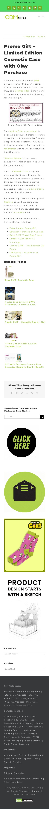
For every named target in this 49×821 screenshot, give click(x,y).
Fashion (10, 758)
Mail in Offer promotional (23, 131)
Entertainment (36, 755)
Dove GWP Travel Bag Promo (26, 235)
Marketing (38, 778)
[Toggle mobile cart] (38, 17)
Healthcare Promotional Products (22, 691)
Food (19, 758)
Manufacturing (33, 726)
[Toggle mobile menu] (43, 17)
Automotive (10, 755)
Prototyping (26, 723)
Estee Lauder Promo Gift (23, 228)
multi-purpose (36, 189)
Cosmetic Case (20, 171)
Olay (36, 80)
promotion (18, 212)
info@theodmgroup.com (25, 2)
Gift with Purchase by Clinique (26, 231)
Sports (27, 758)
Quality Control (12, 730)
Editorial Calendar (14, 773)
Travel (7, 762)
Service (17, 762)
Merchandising (14, 782)
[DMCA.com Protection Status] (24, 800)
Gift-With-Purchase (26, 733)
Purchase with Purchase (17, 737)
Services (8, 710)
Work (20, 710)
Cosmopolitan (22, 90)
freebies (8, 202)
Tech (35, 758)
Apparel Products (14, 701)
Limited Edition (13, 158)
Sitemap (35, 791)
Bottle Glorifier (33, 740)
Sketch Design (12, 716)
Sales (29, 778)
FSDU (36, 737)
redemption (10, 148)
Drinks (22, 755)
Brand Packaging (13, 740)
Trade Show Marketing (16, 744)
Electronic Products (15, 695)
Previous (30, 36)
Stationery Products (27, 698)
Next (40, 36)
